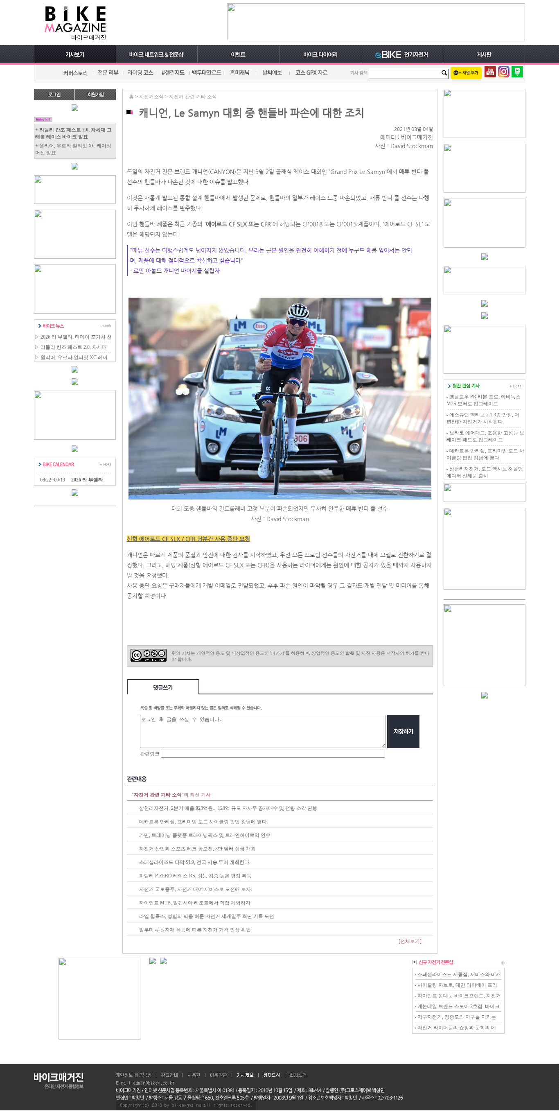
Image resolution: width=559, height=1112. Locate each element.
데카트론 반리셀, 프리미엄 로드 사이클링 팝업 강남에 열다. (203, 822)
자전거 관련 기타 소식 (193, 96)
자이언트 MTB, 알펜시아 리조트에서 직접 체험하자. (195, 903)
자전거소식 (151, 96)
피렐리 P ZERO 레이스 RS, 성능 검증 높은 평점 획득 (195, 876)
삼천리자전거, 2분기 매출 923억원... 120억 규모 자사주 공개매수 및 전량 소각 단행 (228, 808)
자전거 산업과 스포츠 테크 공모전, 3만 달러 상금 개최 (197, 849)
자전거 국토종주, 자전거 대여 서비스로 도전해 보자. (195, 889)
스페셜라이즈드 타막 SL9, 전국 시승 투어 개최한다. (194, 862)
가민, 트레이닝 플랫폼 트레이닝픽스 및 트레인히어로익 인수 (204, 835)
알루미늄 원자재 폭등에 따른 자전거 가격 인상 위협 (195, 930)
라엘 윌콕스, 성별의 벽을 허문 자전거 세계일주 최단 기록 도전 (206, 916)
